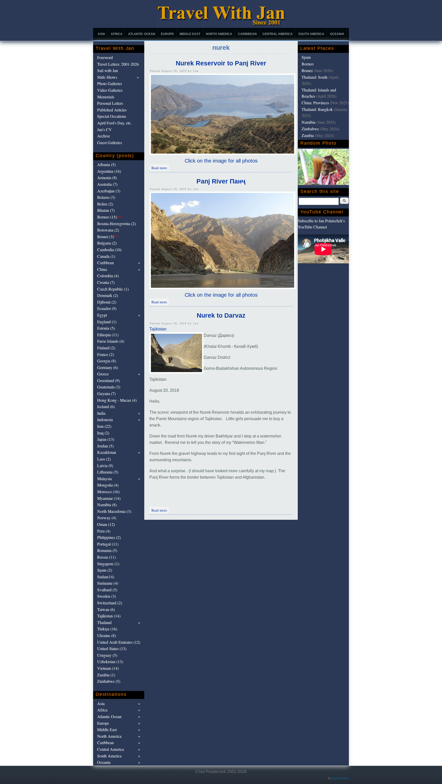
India (101, 413)
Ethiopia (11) (107, 334)
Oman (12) (106, 524)
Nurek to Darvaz (221, 315)
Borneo (308, 63)
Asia (101, 34)
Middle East (190, 34)
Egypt (102, 315)
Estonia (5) (106, 328)
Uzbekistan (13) (110, 661)
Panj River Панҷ (221, 181)
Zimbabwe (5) (108, 681)
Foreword (105, 57)
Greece (103, 373)
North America (219, 34)
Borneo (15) (109, 217)
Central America (277, 34)
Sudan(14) (105, 576)
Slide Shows (107, 77)
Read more (160, 167)
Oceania (337, 34)
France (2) (105, 354)
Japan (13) (105, 439)
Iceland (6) (106, 406)
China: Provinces (315, 102)
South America (311, 34)
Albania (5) (106, 164)
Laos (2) (104, 459)
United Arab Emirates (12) (118, 642)
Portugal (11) (107, 544)
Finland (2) (106, 347)
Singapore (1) (108, 563)
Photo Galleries (109, 83)
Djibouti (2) (106, 302)
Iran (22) (104, 426)
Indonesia (105, 419)
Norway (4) (106, 517)
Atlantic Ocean (141, 34)
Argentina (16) (109, 171)
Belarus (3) (106, 197)
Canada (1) (106, 256)
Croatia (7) (106, 282)
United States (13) (111, 648)
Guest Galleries (109, 142)
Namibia (308, 122)
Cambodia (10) (109, 249)
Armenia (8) (107, 177)
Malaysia (104, 478)
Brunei (307, 70)
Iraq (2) (103, 432)
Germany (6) (107, 367)
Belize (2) (105, 203)
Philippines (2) (109, 537)
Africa (117, 34)
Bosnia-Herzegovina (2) (116, 223)
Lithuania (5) (107, 472)
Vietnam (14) (108, 668)
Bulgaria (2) (107, 243)
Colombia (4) (108, 275)
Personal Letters (110, 103)
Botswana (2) (108, 230)
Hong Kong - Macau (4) (117, 400)
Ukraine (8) (106, 635)
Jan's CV (104, 129)
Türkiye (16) (107, 628)
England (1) (106, 321)
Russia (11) (106, 557)
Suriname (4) (107, 583)
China (102, 269)
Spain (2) (104, 570)
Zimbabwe (310, 128)
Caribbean (247, 34)
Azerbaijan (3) (108, 190)
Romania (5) (107, 550)
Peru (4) (103, 531)
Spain (306, 57)
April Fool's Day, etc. (114, 122)
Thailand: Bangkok (317, 109)
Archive (103, 136)
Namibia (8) (107, 504)
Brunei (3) (107, 236)
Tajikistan (158, 329)
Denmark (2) (107, 295)
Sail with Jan (107, 70)
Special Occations (111, 116)
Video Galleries (110, 90)
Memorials (105, 96)
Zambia (308, 135)
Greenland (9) (108, 380)
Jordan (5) (105, 445)
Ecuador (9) (106, 308)
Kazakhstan (106, 452)
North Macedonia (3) (114, 511)
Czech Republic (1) (113, 289)
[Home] (221, 24)
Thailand (104, 622)
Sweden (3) (106, 596)
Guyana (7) (106, 393)
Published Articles (112, 109)
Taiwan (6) (106, 609)
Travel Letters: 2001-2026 (118, 64)
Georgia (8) (106, 360)
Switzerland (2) (109, 602)
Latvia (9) (105, 465)
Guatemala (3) (108, 386)
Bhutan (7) (106, 210)
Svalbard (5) (107, 589)
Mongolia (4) (107, 485)
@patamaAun (340, 778)
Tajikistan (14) (108, 615)
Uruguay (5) (107, 655)
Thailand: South (314, 77)
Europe (167, 34)
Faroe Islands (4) (110, 341)
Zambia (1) (106, 674)
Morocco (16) (108, 491)
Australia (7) (107, 184)
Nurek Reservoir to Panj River (221, 63)
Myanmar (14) (108, 498)
